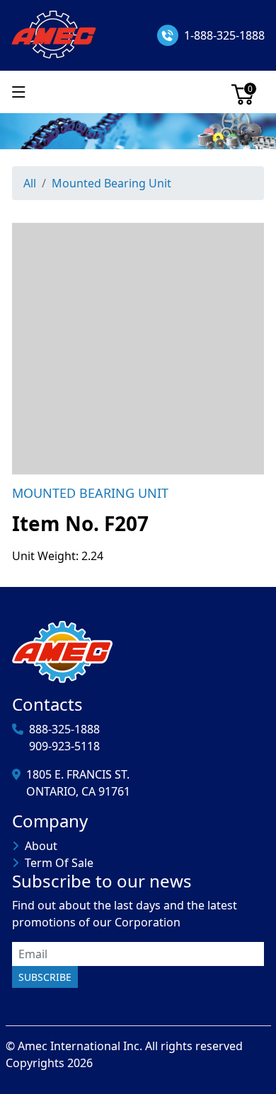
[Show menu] (18, 91)
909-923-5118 (64, 746)
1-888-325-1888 (224, 35)
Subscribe (44, 977)
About (41, 846)
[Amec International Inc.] (54, 34)
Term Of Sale (59, 863)
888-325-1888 (64, 729)
